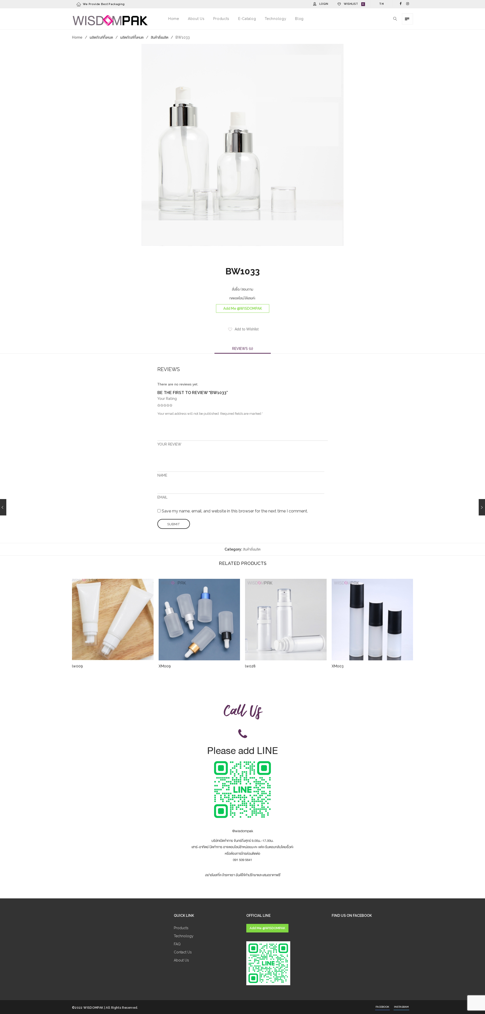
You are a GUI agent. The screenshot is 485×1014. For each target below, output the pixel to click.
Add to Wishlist (247, 329)
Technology (183, 936)
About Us (181, 960)
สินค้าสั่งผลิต (159, 37)
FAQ (177, 944)
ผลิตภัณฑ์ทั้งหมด (101, 37)
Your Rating (167, 399)
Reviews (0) (242, 349)
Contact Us (183, 952)
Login (323, 4)
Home (77, 37)
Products (181, 928)
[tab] (242, 349)
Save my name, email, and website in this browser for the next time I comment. (235, 511)
